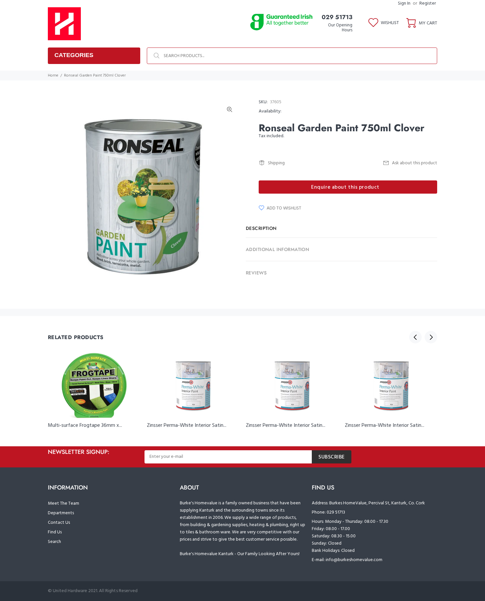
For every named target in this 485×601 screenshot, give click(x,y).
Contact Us (59, 522)
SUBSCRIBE (331, 457)
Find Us (55, 532)
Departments (61, 513)
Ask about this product (414, 163)
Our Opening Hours (340, 28)
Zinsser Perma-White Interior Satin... (186, 425)
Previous (415, 337)
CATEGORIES (73, 55)
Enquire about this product (345, 187)
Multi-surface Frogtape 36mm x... (85, 425)
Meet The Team (63, 503)
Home (53, 75)
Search (54, 542)
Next (431, 337)
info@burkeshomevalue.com (354, 560)
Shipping (276, 163)
